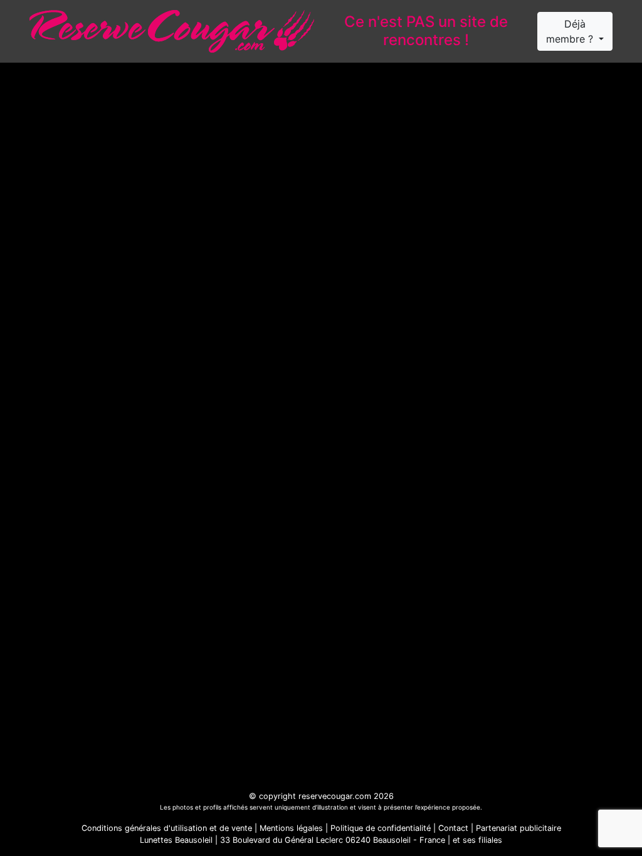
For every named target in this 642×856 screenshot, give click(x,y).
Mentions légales (291, 828)
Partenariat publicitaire (518, 828)
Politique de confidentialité (380, 828)
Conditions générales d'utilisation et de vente (167, 828)
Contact (453, 828)
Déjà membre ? (571, 31)
